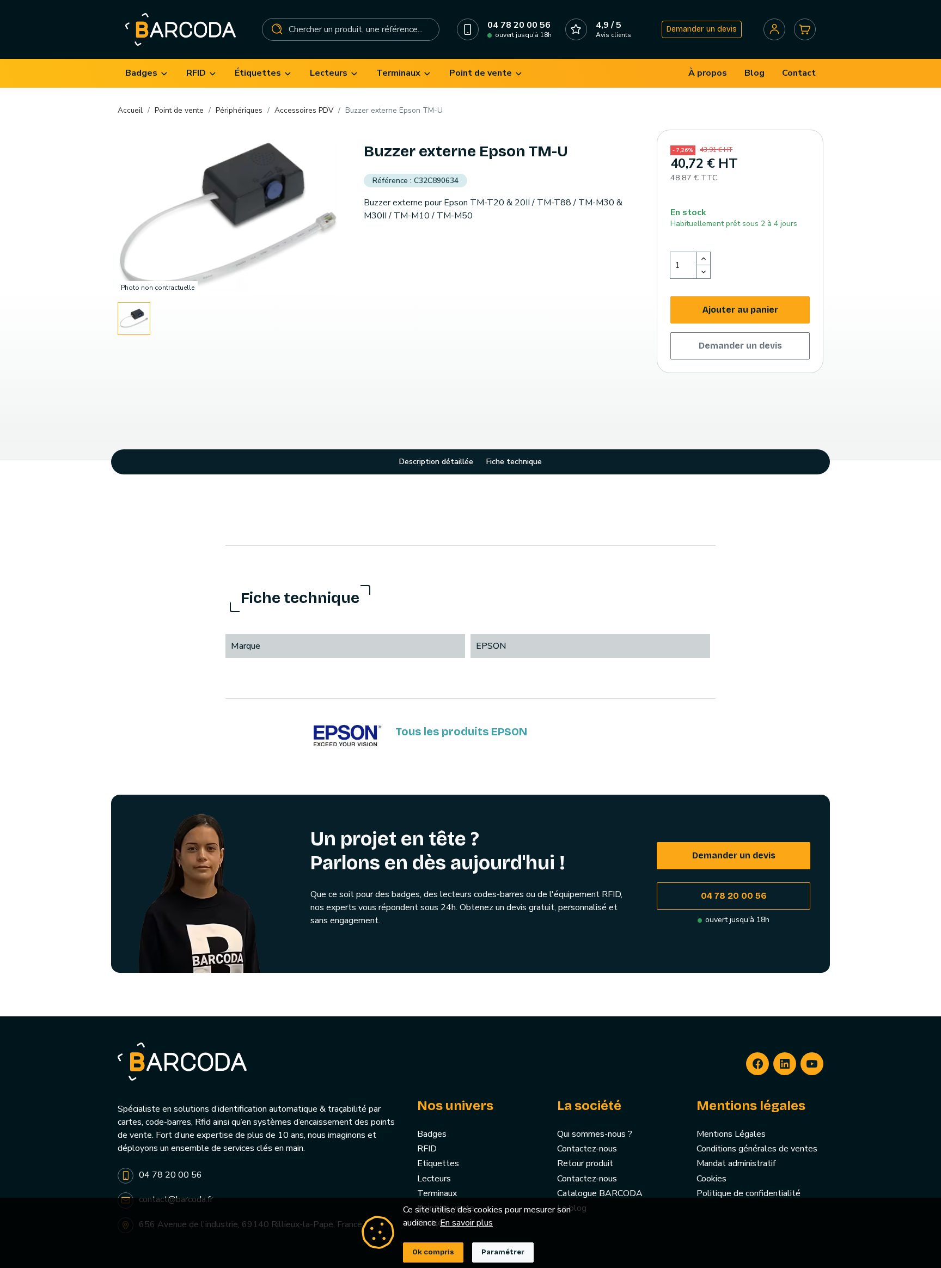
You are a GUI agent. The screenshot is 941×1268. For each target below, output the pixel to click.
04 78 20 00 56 (734, 896)
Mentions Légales (731, 1134)
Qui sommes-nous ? (594, 1134)
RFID (427, 1149)
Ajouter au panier (740, 309)
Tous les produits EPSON (461, 731)
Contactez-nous (587, 1149)
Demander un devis (702, 29)
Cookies (711, 1179)
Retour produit (585, 1163)
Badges (432, 1134)
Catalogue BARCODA (600, 1193)
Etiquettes (438, 1163)
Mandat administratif (735, 1163)
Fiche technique (514, 461)
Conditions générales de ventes (756, 1149)
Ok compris (433, 1252)
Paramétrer (502, 1252)
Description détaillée (436, 461)
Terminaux (437, 1193)
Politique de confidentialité (748, 1193)
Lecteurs (434, 1179)
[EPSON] (348, 736)
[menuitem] (147, 73)
